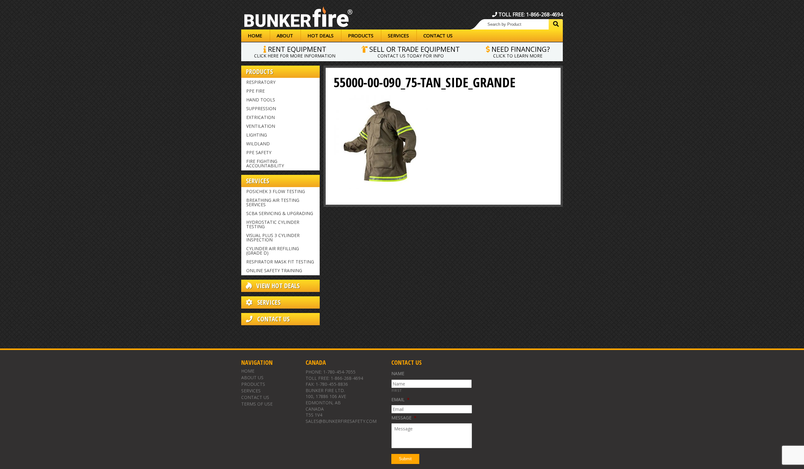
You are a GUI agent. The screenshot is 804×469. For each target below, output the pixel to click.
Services (398, 35)
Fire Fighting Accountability (265, 163)
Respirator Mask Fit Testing (280, 262)
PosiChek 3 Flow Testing (275, 191)
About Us (252, 377)
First (397, 390)
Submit (405, 458)
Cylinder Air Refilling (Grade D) (272, 250)
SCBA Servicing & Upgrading (279, 213)
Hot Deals (320, 35)
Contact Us (438, 35)
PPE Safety (258, 152)
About (285, 35)
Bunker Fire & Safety (298, 18)
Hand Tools (260, 100)
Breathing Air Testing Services (272, 202)
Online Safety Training (274, 270)
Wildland (258, 144)
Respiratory (260, 82)
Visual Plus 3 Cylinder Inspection (273, 237)
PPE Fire (255, 91)
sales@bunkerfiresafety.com (341, 421)
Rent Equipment (294, 51)
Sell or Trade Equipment (413, 51)
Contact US (273, 319)
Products (360, 35)
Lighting (256, 135)
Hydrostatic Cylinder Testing (272, 224)
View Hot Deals (277, 286)
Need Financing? (520, 51)
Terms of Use (257, 404)
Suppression (261, 108)
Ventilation (260, 126)
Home (255, 35)
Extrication (260, 117)
